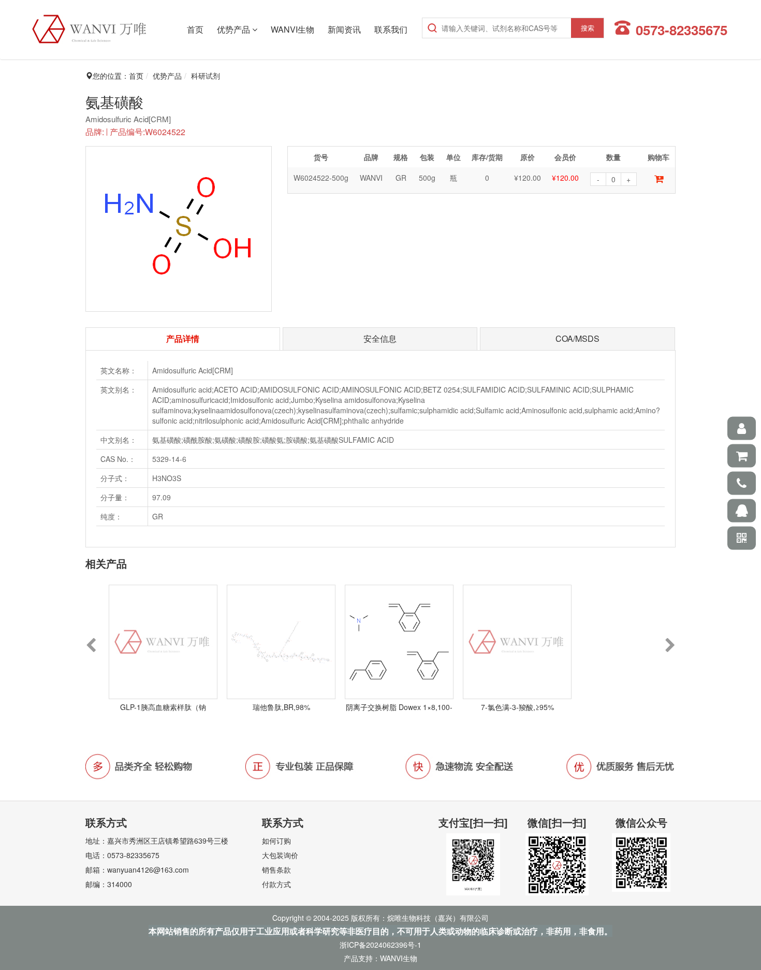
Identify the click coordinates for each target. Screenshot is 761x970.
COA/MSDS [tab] (577, 338)
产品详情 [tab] (182, 338)
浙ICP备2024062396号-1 (380, 944)
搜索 (587, 28)
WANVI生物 (292, 29)
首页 (195, 29)
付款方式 (276, 884)
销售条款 (276, 869)
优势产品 (234, 29)
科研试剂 (205, 75)
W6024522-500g (321, 177)
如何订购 (276, 840)
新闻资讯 (344, 29)
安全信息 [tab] (380, 338)
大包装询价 (280, 855)
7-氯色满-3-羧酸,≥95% (517, 707)
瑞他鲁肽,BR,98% (281, 707)
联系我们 (390, 29)
